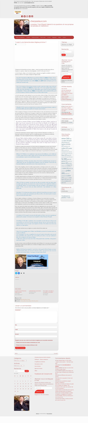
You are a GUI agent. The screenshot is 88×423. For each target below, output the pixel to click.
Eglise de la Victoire (38, 368)
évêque (30, 300)
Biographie (54, 37)
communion (66, 150)
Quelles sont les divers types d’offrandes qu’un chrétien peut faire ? (64, 372)
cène (63, 153)
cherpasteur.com (38, 21)
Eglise (22, 299)
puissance (64, 175)
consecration (65, 151)
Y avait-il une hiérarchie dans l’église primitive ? (30, 42)
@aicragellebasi (49, 413)
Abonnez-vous (66, 77)
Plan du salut (42, 37)
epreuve (64, 157)
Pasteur (28, 299)
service (63, 181)
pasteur (36, 300)
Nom (16, 325)
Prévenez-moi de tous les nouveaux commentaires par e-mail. (28, 342)
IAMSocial (37, 413)
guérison (64, 161)
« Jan (15, 394)
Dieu (64, 155)
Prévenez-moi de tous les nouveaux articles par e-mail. (26, 345)
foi (64, 159)
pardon (65, 168)
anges (66, 140)
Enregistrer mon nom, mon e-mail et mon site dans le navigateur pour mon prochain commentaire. (34, 340)
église (64, 182)
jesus (65, 163)
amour (65, 138)
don (69, 155)
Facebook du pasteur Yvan (66, 196)
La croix (48, 37)
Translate (70, 122)
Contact (64, 37)
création (70, 151)
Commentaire (18, 310)
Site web (17, 334)
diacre (27, 300)
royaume (66, 177)
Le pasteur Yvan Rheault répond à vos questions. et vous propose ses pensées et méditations (51, 25)
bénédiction (67, 146)
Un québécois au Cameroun (40, 361)
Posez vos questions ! (20, 37)
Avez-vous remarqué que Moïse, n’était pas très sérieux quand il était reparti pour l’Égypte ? (67, 92)
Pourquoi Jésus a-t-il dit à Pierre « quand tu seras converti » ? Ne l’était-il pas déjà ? (67, 108)
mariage (69, 165)
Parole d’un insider (65, 96)
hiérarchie (33, 300)
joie (70, 163)
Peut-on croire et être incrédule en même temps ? (64, 368)
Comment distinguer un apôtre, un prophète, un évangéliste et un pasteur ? (64, 393)
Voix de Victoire (38, 366)
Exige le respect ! (65, 98)
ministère (64, 166)
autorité (66, 142)
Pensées (28, 37)
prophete (67, 173)
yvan (56, 395)
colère (65, 148)
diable (70, 153)
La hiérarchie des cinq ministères (35, 290)
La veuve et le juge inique (66, 99)
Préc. (17, 353)
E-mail (16, 329)
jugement (64, 165)
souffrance (68, 181)
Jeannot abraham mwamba (60, 389)
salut (69, 179)
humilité (70, 161)
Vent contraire (64, 88)
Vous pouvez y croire (39, 364)
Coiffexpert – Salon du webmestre (41, 359)
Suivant (55, 353)
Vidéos (59, 37)
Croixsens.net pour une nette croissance (42, 357)
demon (66, 153)
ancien (22, 300)
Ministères (25, 299)
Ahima (56, 384)
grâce (69, 159)
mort (68, 166)
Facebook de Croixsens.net (43, 374)
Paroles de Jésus (35, 37)
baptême (65, 144)
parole (71, 168)
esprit (68, 157)
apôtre (24, 300)
